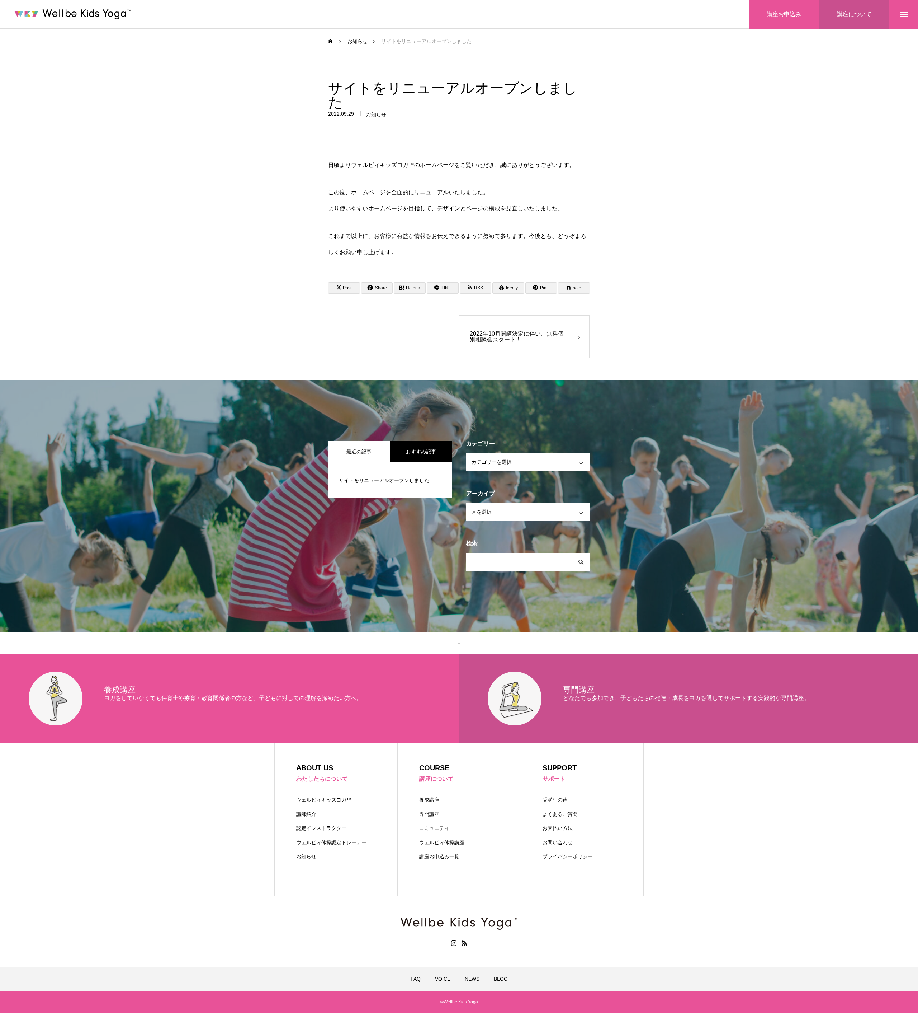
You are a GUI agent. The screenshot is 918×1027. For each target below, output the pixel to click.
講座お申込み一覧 (439, 856)
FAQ (416, 979)
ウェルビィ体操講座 (441, 842)
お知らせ (376, 114)
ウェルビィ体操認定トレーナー (331, 842)
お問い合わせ (558, 842)
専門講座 (429, 814)
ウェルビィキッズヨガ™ (323, 800)
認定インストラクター (321, 828)
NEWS (472, 979)
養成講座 (429, 800)
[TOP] (459, 643)
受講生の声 (555, 800)
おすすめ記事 (421, 451)
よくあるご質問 (560, 814)
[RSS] (464, 943)
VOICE (442, 979)
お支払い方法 (558, 828)
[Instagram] (453, 943)
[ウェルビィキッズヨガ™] (72, 14)
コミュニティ (434, 828)
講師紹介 (306, 814)
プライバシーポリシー (568, 856)
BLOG (501, 979)
